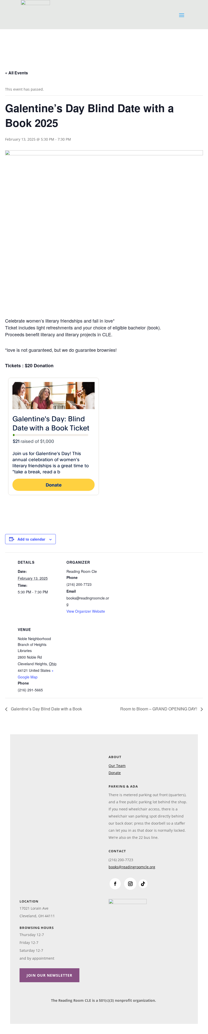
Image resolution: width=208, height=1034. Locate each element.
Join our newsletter (49, 975)
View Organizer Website (85, 611)
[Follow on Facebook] (115, 883)
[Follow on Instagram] (130, 883)
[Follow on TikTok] (143, 883)
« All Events (16, 73)
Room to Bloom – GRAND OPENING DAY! (159, 709)
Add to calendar (31, 539)
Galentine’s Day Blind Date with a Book (46, 709)
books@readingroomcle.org (132, 866)
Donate (115, 772)
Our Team (117, 765)
